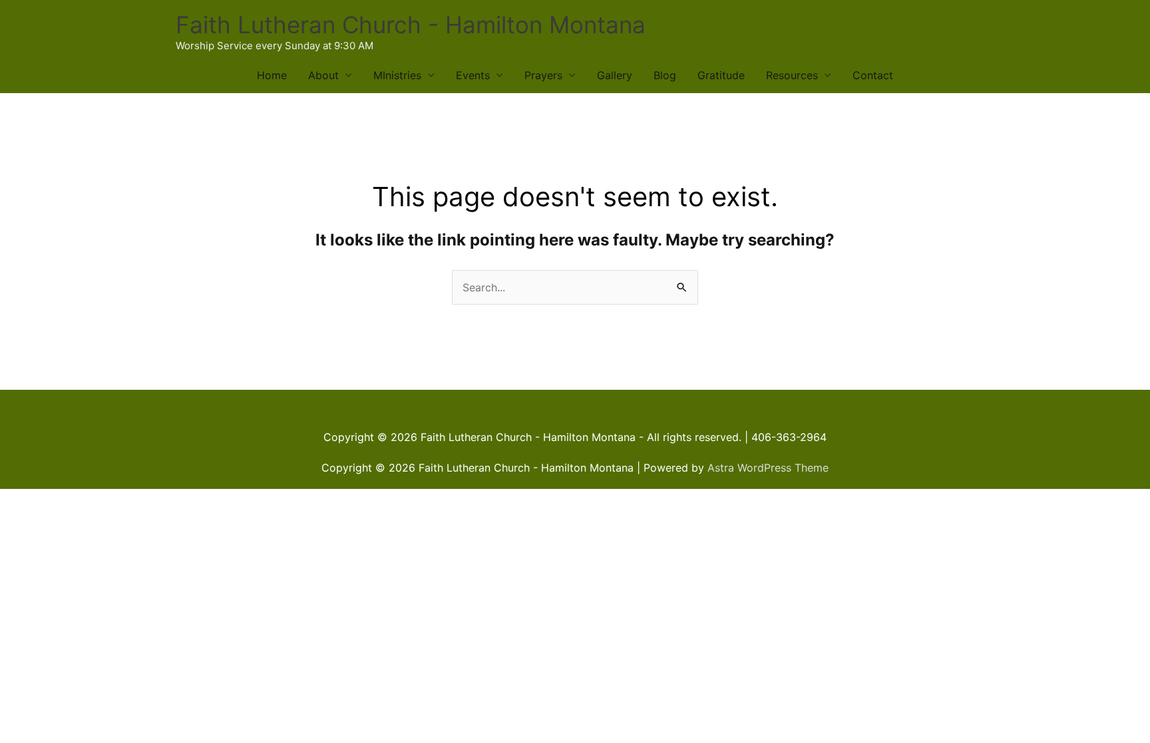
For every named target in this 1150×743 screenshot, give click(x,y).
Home (272, 75)
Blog (665, 75)
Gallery (614, 75)
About (323, 75)
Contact (873, 75)
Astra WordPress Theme (768, 467)
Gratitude (721, 75)
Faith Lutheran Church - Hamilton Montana (411, 25)
